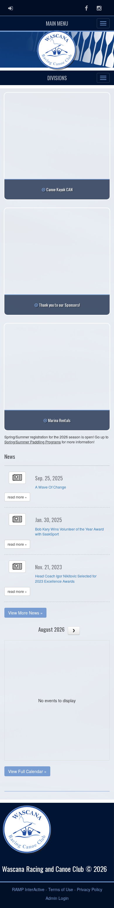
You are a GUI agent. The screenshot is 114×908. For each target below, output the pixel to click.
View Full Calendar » (27, 771)
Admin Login (57, 898)
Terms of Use (60, 889)
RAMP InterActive (28, 889)
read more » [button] (17, 496)
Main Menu (57, 23)
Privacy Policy (89, 889)
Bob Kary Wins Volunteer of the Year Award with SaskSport (69, 531)
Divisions (57, 78)
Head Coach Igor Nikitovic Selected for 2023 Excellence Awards (65, 578)
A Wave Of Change (50, 487)
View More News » (25, 613)
